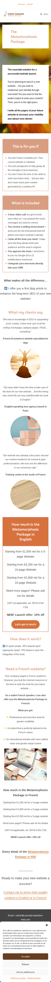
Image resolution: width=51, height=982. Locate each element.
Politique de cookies (18, 978)
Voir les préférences (25, 972)
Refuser (25, 964)
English (30, 4)
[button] (46, 925)
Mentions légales (34, 978)
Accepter (25, 956)
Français (21, 4)
